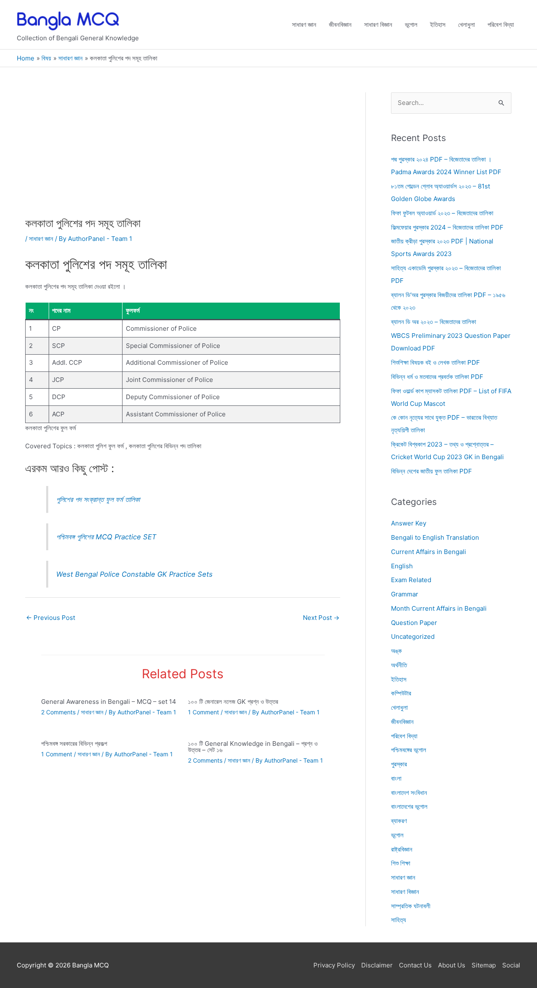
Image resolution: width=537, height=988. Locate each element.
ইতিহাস (438, 25)
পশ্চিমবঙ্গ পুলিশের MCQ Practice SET (106, 537)
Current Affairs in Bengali (428, 552)
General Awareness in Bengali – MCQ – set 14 (108, 702)
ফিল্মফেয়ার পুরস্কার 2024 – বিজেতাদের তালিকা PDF (447, 227)
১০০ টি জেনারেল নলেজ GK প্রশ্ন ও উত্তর (233, 702)
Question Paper (414, 623)
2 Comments (58, 712)
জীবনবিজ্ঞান (340, 25)
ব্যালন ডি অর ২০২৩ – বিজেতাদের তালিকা (433, 322)
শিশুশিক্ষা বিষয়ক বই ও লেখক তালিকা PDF (435, 362)
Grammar (404, 594)
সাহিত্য (398, 920)
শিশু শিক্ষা (400, 864)
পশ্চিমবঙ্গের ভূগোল (408, 750)
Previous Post (50, 618)
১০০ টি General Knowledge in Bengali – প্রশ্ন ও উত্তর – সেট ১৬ (253, 747)
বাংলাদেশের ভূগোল (409, 807)
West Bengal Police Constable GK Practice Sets (134, 574)
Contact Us (415, 965)
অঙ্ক (396, 651)
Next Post (321, 618)
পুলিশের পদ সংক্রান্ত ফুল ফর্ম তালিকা (98, 499)
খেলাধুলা (466, 25)
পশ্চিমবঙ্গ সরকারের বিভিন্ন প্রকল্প (74, 744)
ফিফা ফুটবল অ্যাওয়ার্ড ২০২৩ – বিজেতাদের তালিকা (442, 213)
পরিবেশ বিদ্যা (500, 25)
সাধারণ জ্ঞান (304, 25)
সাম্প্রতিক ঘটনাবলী (410, 906)
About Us (451, 965)
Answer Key (408, 524)
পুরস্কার (399, 764)
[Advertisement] (182, 154)
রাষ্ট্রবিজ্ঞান (401, 849)
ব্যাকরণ (399, 821)
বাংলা (396, 778)
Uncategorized (413, 637)
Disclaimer (377, 965)
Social (511, 965)
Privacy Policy (334, 965)
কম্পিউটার (401, 694)
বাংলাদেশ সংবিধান (409, 793)
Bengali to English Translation (435, 537)
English (402, 566)
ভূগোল (411, 25)
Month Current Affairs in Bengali (439, 608)
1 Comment (203, 712)
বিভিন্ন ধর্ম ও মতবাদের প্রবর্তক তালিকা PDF (437, 377)
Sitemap (484, 965)
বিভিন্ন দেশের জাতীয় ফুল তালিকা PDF (431, 471)
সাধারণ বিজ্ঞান (378, 25)
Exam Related (411, 580)
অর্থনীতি (399, 665)
